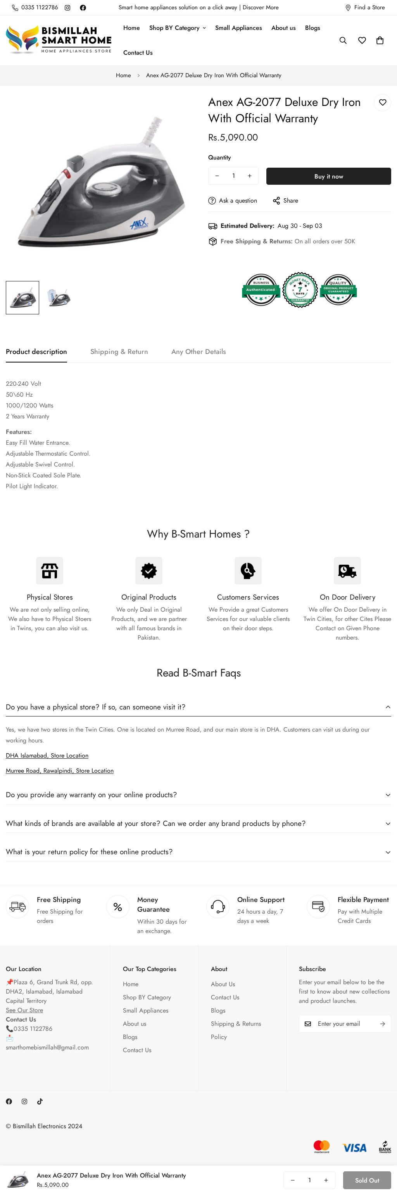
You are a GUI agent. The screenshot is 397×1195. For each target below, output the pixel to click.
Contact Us (138, 52)
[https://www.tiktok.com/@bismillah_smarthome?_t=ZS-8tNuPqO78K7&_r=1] (40, 1101)
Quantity (219, 157)
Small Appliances (238, 27)
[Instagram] (67, 8)
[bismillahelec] (59, 40)
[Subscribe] (382, 1024)
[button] (380, 40)
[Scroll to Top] (382, 1153)
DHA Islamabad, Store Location (47, 755)
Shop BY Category (174, 27)
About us (283, 27)
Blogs (312, 27)
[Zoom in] (172, 108)
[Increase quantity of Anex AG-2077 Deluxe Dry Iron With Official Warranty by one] (249, 175)
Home (131, 27)
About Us (223, 984)
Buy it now (328, 176)
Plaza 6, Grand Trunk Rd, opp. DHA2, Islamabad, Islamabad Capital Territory (49, 991)
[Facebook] (83, 8)
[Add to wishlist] (382, 102)
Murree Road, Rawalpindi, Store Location (60, 770)
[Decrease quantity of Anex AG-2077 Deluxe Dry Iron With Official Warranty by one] (217, 175)
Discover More (261, 7)
